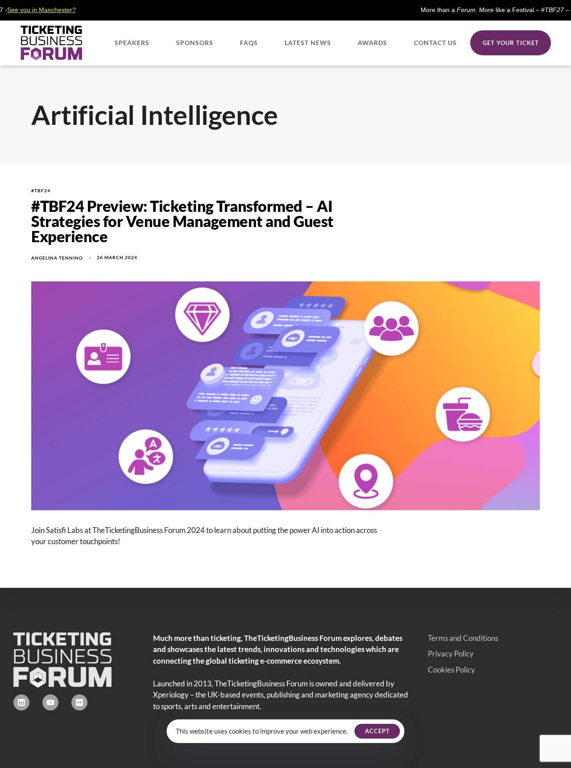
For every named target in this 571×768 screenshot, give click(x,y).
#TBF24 (40, 190)
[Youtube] (50, 702)
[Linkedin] (21, 702)
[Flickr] (79, 702)
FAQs (249, 42)
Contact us (435, 42)
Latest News (308, 42)
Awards (372, 42)
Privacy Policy (451, 653)
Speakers (132, 42)
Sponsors (194, 42)
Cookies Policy (451, 669)
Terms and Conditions (463, 638)
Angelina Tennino (57, 257)
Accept (377, 731)
